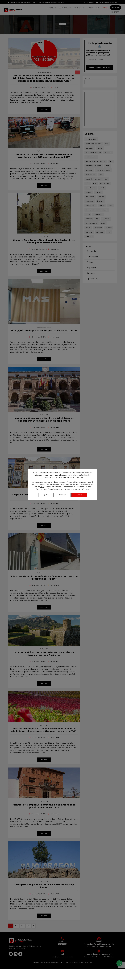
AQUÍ (42, 487)
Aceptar (79, 495)
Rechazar (62, 495)
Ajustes (86, 489)
